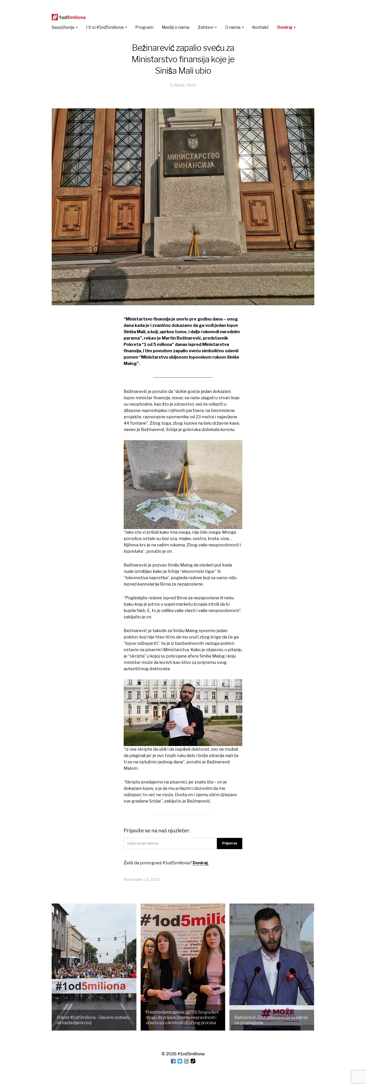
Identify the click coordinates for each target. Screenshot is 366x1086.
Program (144, 27)
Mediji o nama (175, 27)
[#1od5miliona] (69, 17)
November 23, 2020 (142, 879)
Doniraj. (201, 862)
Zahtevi (205, 27)
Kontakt (260, 27)
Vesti (191, 85)
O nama (232, 27)
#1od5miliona (190, 1053)
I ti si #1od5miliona (104, 27)
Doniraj (284, 27)
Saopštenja (63, 27)
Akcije (179, 85)
